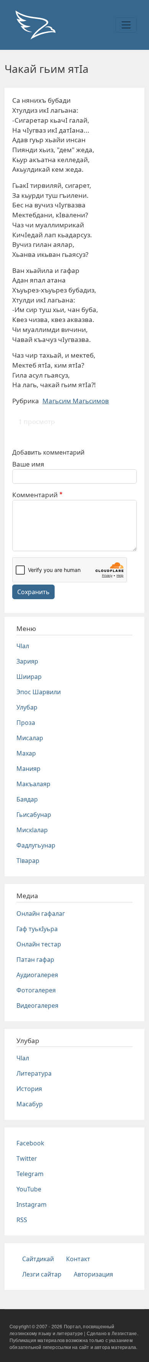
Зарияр (27, 661)
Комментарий (35, 494)
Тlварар (27, 860)
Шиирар (29, 676)
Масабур (29, 1104)
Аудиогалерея (37, 975)
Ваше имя (28, 464)
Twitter (26, 1158)
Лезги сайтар (42, 1274)
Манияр (28, 768)
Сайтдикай (38, 1259)
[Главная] (35, 25)
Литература (34, 1073)
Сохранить (33, 592)
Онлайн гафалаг (40, 913)
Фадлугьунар (35, 845)
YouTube (28, 1189)
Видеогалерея (37, 1005)
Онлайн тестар (38, 944)
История (29, 1088)
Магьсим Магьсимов (75, 400)
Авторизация (93, 1274)
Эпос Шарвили (38, 692)
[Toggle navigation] (126, 25)
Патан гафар (35, 959)
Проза (25, 722)
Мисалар (29, 738)
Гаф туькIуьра (37, 929)
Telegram (30, 1174)
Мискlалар (32, 830)
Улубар (26, 707)
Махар (26, 753)
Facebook (30, 1143)
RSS (21, 1220)
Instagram (31, 1204)
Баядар (27, 799)
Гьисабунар (33, 814)
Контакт (78, 1259)
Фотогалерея (36, 990)
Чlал (22, 646)
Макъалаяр (33, 784)
